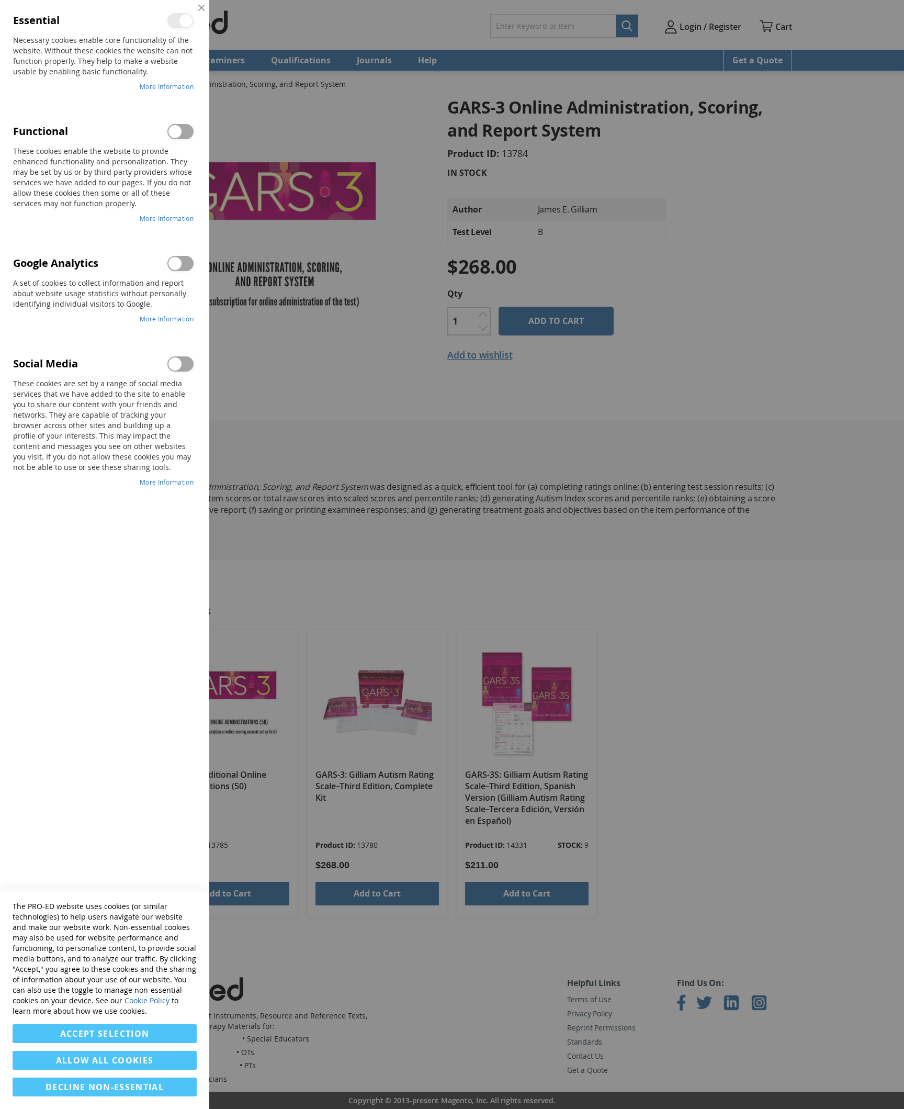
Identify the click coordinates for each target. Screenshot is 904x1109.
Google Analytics (180, 263)
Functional (180, 131)
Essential (180, 20)
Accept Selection (105, 1033)
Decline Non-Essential (105, 1087)
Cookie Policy (147, 1000)
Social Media (180, 364)
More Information (167, 86)
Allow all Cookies (105, 1060)
